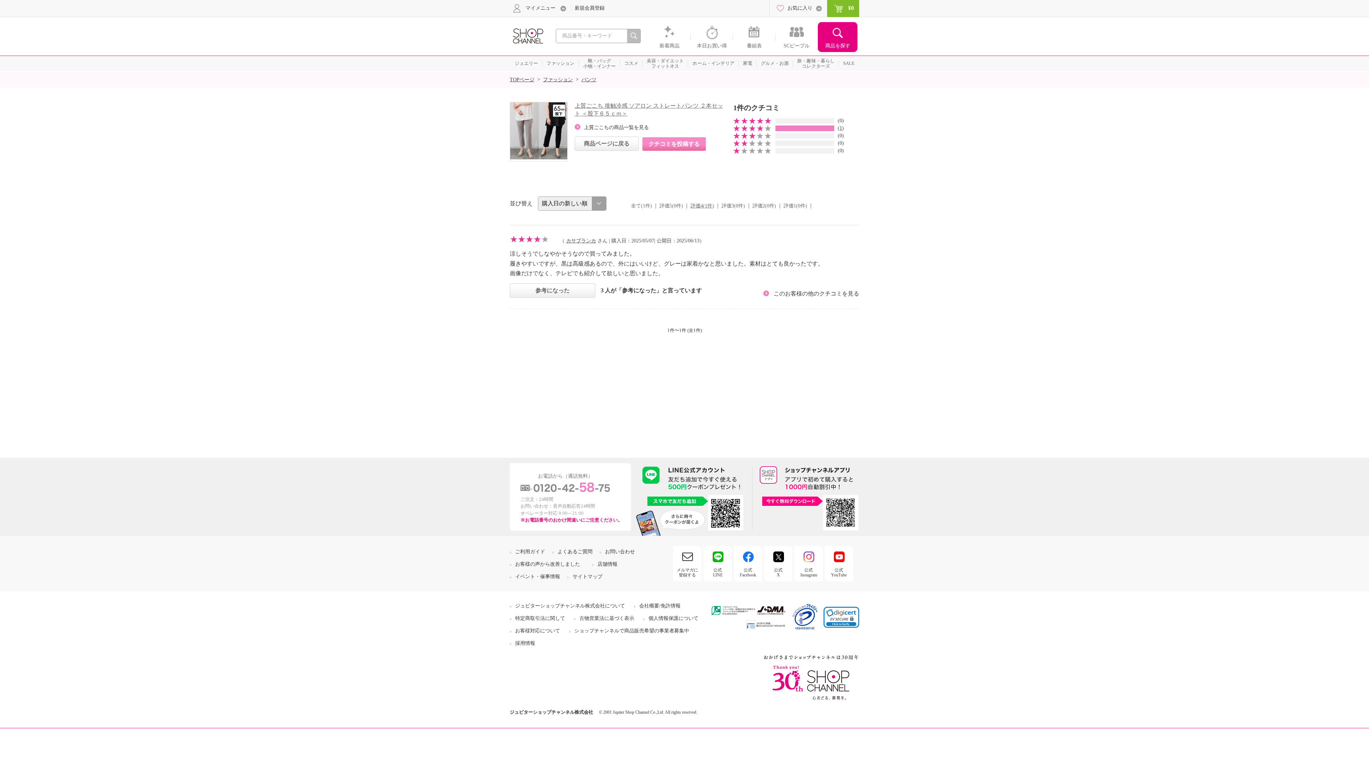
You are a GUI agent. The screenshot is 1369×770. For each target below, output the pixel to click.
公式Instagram (808, 573)
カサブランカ (581, 240)
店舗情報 (607, 564)
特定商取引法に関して (540, 618)
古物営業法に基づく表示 (606, 618)
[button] (841, 617)
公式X (778, 573)
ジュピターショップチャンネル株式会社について (570, 606)
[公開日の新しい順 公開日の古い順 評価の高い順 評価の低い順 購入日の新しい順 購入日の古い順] (572, 203)
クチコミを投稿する (674, 144)
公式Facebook (748, 573)
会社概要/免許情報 (660, 606)
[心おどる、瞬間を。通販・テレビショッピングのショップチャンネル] (527, 35)
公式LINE (718, 573)
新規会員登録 (590, 8)
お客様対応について (537, 630)
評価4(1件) (702, 206)
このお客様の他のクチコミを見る (816, 294)
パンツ (588, 79)
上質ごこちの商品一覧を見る (616, 127)
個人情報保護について (673, 618)
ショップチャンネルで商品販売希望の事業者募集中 (631, 630)
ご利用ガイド (530, 551)
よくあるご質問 (575, 551)
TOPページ (522, 79)
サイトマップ (588, 576)
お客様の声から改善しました (547, 564)
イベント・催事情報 (537, 576)
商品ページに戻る (607, 143)
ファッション (558, 79)
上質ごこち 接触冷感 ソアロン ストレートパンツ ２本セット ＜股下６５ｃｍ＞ (649, 110)
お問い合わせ (620, 551)
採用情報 (525, 643)
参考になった (552, 290)
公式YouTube (839, 573)
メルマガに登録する (687, 573)
